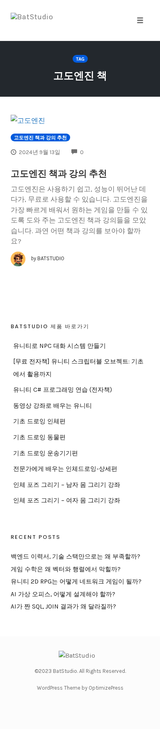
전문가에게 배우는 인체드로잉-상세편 (65, 468)
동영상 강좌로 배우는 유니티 (52, 405)
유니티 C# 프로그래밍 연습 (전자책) (62, 389)
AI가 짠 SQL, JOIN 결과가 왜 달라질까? (63, 606)
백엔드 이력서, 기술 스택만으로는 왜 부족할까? (75, 556)
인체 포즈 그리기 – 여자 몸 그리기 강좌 (66, 500)
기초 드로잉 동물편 (39, 437)
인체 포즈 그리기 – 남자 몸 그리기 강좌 (66, 484)
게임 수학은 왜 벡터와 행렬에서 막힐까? (66, 569)
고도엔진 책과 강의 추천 (40, 138)
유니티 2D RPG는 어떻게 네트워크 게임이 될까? (76, 581)
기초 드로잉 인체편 (39, 421)
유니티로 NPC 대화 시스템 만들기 (59, 346)
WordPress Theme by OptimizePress (80, 688)
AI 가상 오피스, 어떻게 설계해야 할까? (63, 594)
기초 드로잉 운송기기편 (45, 453)
